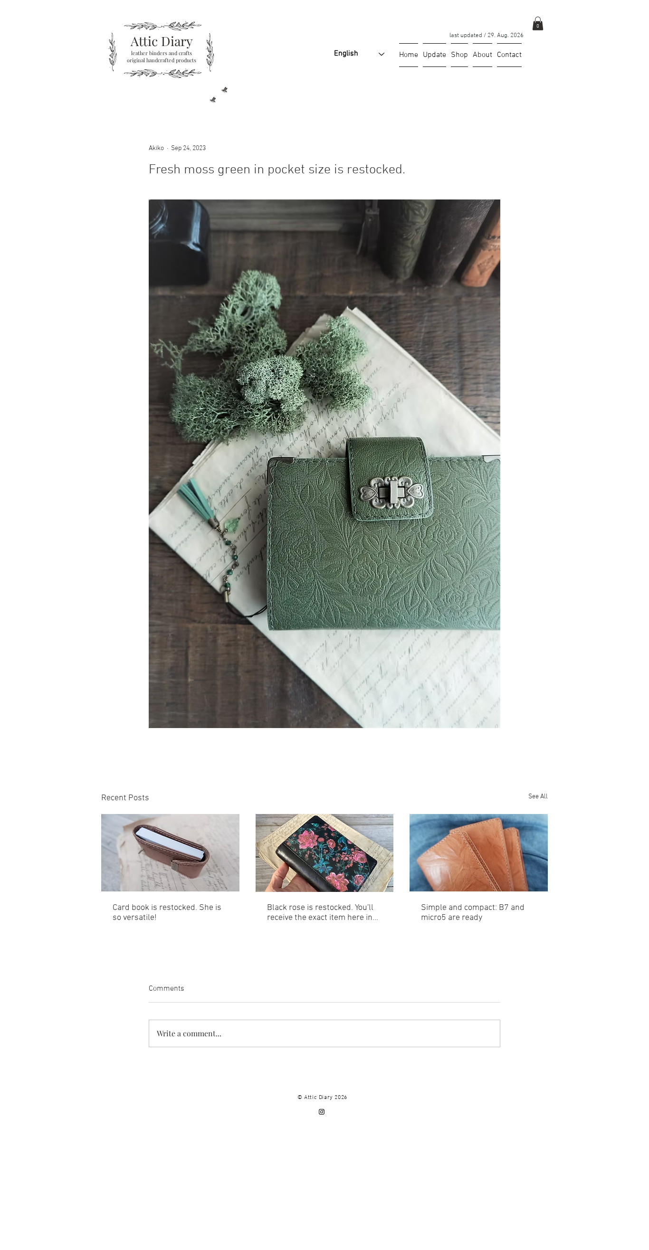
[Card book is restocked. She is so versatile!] (170, 852)
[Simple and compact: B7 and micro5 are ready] (479, 852)
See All (538, 797)
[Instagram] (321, 1112)
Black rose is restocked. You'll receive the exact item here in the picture (320, 913)
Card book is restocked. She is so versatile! (167, 913)
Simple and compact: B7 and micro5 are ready (473, 913)
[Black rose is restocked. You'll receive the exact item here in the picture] (325, 853)
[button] (538, 23)
